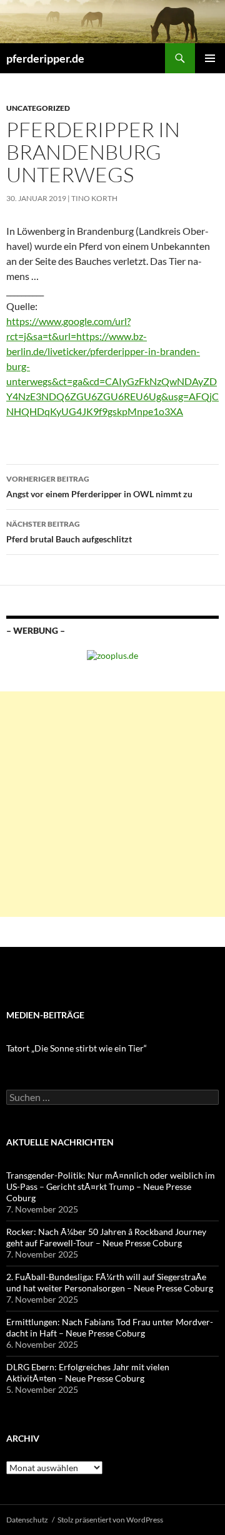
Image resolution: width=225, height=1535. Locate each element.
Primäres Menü (210, 58)
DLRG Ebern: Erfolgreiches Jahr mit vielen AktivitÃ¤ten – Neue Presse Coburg (87, 1372)
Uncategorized (38, 108)
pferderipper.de (45, 58)
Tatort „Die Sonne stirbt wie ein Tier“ (76, 1048)
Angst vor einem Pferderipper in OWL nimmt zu (99, 486)
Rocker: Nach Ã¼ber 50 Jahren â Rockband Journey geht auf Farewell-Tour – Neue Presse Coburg (106, 1237)
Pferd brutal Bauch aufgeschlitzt (69, 531)
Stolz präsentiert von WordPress (110, 1519)
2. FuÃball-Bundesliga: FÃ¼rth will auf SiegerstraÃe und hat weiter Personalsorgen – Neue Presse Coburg (109, 1282)
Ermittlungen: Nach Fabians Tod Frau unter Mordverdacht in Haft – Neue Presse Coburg (109, 1327)
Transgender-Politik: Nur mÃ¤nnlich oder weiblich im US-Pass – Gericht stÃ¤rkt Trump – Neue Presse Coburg (110, 1186)
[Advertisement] (112, 804)
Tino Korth (94, 198)
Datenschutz (27, 1519)
